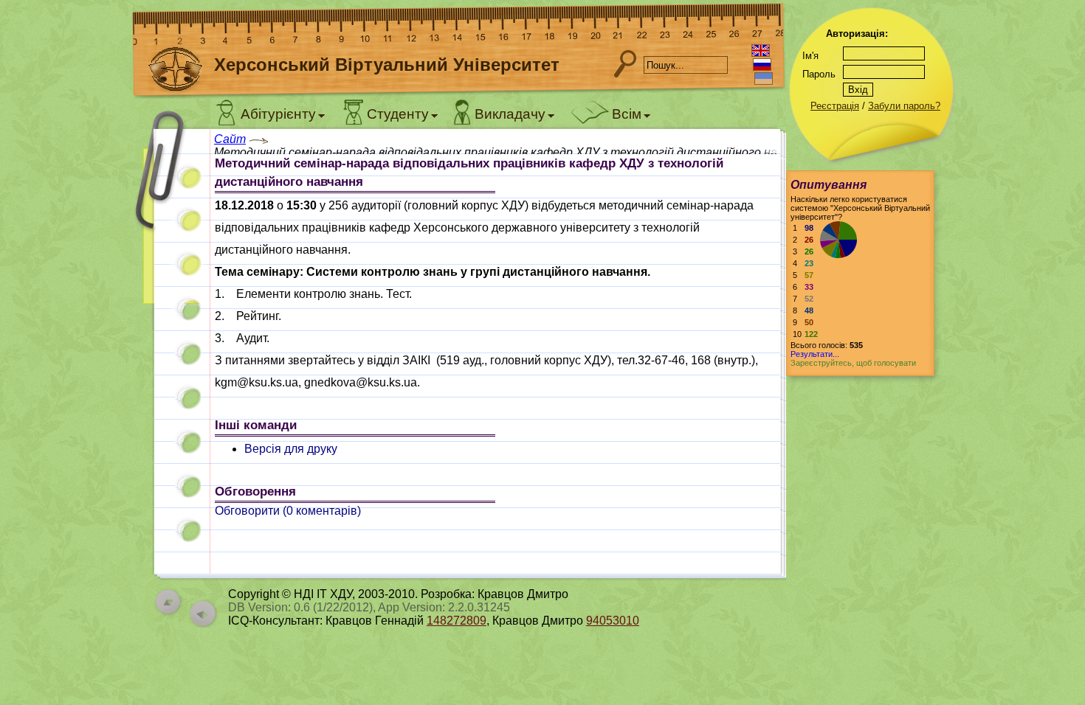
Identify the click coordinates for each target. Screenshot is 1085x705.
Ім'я (810, 55)
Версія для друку (290, 448)
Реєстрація (834, 105)
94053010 (612, 620)
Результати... (814, 354)
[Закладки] (169, 219)
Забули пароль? (904, 105)
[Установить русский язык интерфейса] (762, 64)
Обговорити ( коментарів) (288, 510)
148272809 (456, 620)
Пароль (819, 74)
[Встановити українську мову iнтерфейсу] (763, 78)
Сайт (230, 139)
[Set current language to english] (760, 50)
